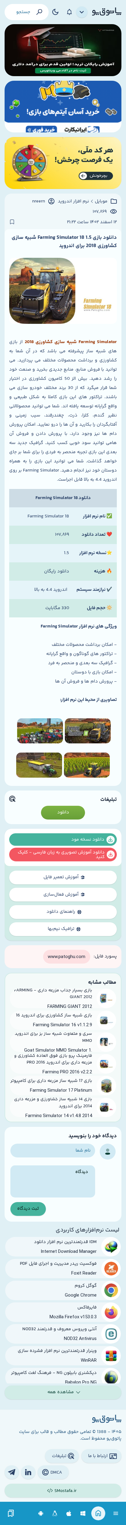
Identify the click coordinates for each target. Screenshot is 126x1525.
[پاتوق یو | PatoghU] (106, 12)
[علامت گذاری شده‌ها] (11, 1513)
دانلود (63, 812)
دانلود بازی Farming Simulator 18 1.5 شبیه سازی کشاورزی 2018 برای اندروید (64, 242)
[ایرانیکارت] (63, 107)
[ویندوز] (83, 1513)
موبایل (101, 201)
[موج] (63, 50)
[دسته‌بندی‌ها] (82, 12)
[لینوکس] (55, 1513)
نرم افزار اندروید (73, 201)
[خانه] (98, 1513)
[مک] (69, 1513)
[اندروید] (41, 1513)
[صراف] (63, 163)
